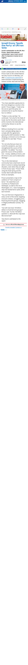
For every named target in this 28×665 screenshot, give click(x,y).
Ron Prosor (5, 65)
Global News (15, 32)
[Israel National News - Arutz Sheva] (15, 1)
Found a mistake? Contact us (13, 227)
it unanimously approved (13, 78)
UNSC (11, 65)
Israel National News (6, 32)
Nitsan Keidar (8, 60)
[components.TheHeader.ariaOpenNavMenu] (4, 1)
